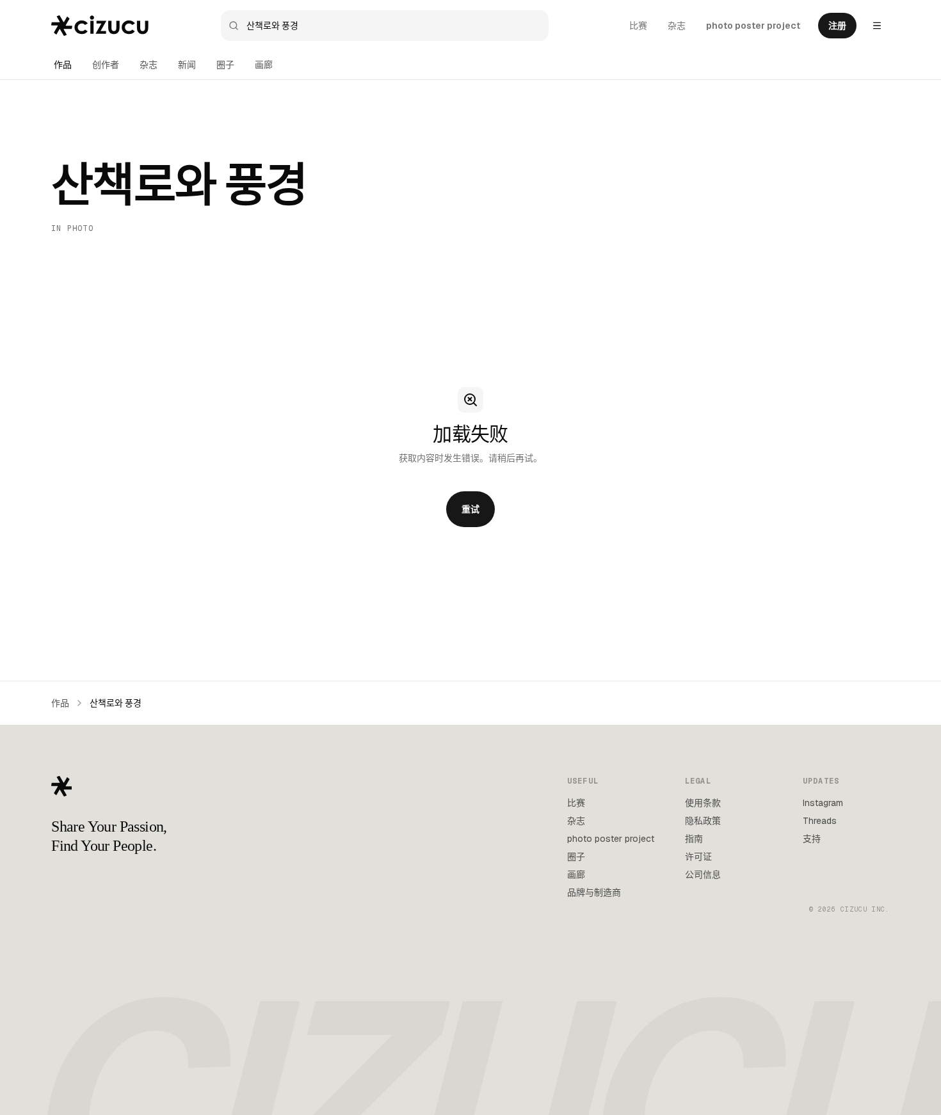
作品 (63, 64)
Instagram (823, 803)
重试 (470, 509)
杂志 (677, 25)
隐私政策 (703, 820)
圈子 (225, 64)
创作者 (105, 64)
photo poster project (753, 25)
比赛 (638, 25)
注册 (837, 25)
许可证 (698, 856)
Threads (820, 820)
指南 (694, 838)
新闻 (187, 64)
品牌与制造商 (594, 892)
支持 (812, 838)
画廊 (264, 64)
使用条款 (703, 803)
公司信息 (703, 874)
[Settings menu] (877, 25)
